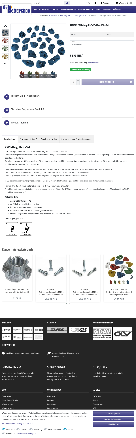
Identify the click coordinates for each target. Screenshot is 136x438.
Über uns (51, 396)
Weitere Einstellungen (26, 434)
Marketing (37, 429)
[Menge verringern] (78, 83)
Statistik (24, 429)
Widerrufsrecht (8, 408)
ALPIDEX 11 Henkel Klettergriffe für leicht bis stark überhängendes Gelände (119, 292)
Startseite (53, 15)
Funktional (10, 434)
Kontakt (96, 400)
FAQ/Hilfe (97, 396)
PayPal (70, 429)
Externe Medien (54, 429)
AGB (94, 408)
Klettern (55, 9)
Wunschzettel (8, 404)
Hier (94, 373)
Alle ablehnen (113, 424)
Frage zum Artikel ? (28, 139)
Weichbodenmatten (68, 9)
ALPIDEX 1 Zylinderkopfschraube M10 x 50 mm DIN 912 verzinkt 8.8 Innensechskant (85, 292)
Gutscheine (6, 396)
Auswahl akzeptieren (113, 419)
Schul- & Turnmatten (85, 9)
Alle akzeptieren (113, 413)
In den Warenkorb (106, 81)
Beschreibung (10, 139)
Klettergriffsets (79, 15)
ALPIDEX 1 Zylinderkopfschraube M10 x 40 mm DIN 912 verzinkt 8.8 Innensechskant (51, 292)
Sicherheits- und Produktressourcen (76, 139)
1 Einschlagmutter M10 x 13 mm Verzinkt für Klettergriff (17, 290)
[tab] (68, 95)
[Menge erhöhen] (78, 80)
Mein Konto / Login (10, 400)
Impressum (51, 404)
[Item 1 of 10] (5, 45)
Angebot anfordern (49, 139)
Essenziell (10, 429)
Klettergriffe (44, 9)
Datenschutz (98, 404)
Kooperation (52, 408)
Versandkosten (94, 63)
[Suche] (67, 3)
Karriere (50, 400)
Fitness (98, 9)
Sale (35, 9)
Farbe (73, 41)
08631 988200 (57, 367)
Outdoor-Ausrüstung (111, 9)
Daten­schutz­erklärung (12, 423)
